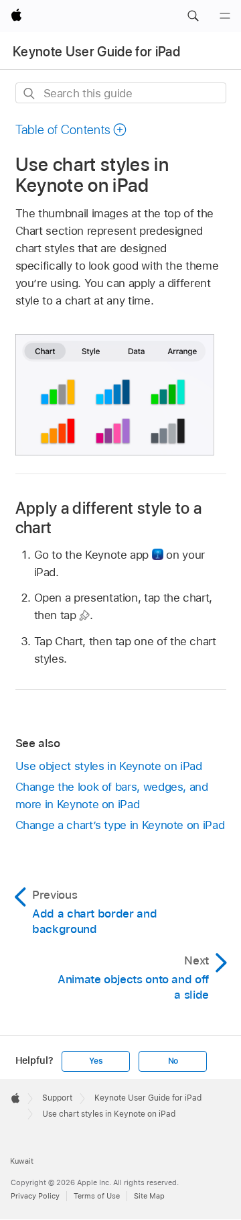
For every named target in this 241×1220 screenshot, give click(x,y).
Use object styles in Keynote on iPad (108, 766)
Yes (95, 1061)
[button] (193, 16)
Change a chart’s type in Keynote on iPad (120, 825)
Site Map (149, 1196)
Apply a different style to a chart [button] (108, 517)
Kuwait (21, 1161)
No (173, 1061)
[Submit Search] (30, 94)
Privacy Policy (35, 1196)
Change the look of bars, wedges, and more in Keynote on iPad (111, 795)
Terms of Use (97, 1196)
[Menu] (225, 16)
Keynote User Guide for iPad (96, 52)
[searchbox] (120, 92)
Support (57, 1098)
